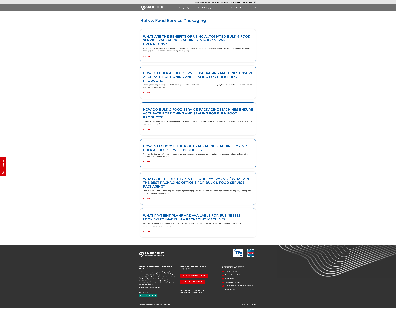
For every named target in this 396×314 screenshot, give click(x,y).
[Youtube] (149, 295)
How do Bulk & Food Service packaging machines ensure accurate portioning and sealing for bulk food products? (198, 77)
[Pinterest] (155, 295)
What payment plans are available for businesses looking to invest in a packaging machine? (192, 217)
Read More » (147, 56)
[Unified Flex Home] (152, 8)
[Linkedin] (152, 295)
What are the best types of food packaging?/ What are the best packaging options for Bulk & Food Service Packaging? (196, 182)
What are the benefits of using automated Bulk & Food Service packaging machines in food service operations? (196, 40)
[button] (255, 2)
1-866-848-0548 (185, 269)
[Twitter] (140, 295)
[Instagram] (146, 295)
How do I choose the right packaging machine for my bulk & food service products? (195, 148)
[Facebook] (143, 295)
